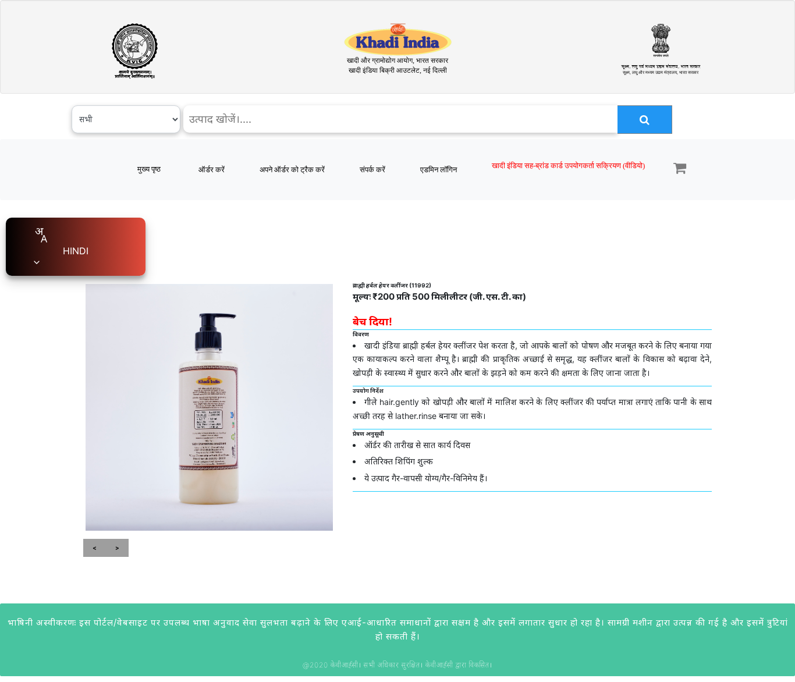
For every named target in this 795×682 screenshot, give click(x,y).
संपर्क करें (372, 169)
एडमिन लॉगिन (438, 169)
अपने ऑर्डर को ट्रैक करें (292, 169)
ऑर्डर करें (211, 169)
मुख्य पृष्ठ (149, 169)
